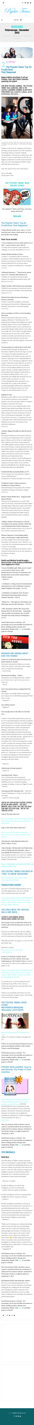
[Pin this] (14, 1315)
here (20, 629)
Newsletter (19, 36)
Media (13, 36)
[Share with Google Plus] (12, 1315)
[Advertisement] (17, 1343)
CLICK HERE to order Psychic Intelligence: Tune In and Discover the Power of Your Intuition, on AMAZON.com (15, 1101)
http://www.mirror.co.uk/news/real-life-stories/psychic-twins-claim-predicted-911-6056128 (15, 834)
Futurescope (7, 36)
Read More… (5, 1120)
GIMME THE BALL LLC (19, 1413)
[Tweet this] (9, 1315)
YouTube (17, 38)
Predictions (27, 36)
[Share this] (6, 1315)
